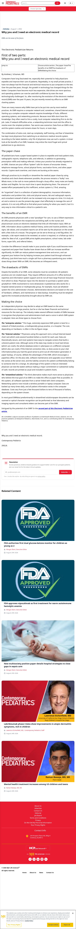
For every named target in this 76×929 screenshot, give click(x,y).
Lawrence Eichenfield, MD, (15, 730)
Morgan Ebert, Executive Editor (16, 549)
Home (24, 872)
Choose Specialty (35, 9)
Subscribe (64, 472)
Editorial (38, 813)
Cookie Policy (29, 921)
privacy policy (41, 476)
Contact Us (38, 811)
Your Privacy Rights (38, 825)
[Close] (73, 913)
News (41, 872)
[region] (38, 919)
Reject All (67, 925)
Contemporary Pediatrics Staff (34, 730)
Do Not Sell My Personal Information (38, 823)
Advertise (38, 808)
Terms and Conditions (38, 818)
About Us (38, 806)
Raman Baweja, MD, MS (14, 788)
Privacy (38, 820)
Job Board (38, 815)
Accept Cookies (53, 925)
